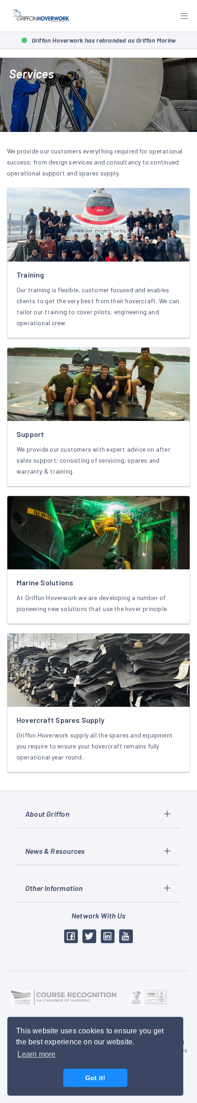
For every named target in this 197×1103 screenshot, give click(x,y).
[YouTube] (126, 936)
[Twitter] (89, 936)
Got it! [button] (95, 1077)
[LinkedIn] (108, 936)
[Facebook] (71, 936)
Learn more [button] (36, 1054)
